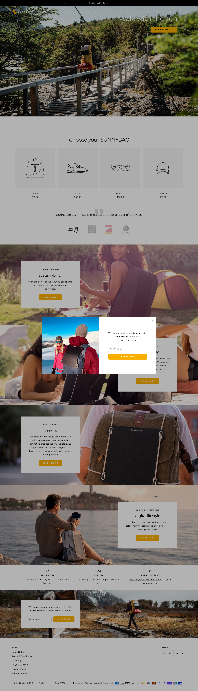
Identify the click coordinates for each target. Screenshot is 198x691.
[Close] (153, 320)
